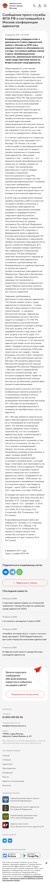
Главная (6, 755)
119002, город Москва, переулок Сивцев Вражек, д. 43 (16, 735)
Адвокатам (7, 764)
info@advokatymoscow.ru (14, 726)
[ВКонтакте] (5, 572)
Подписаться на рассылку (25, 694)
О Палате (6, 760)
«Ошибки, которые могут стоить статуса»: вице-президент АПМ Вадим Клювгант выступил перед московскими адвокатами (24, 636)
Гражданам (7, 772)
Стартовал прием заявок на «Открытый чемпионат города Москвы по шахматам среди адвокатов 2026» (23, 605)
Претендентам (9, 768)
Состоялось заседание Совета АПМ (21, 621)
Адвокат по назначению (13, 781)
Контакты (6, 785)
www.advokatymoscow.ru (18, 743)
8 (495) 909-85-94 (12, 717)
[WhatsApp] (19, 572)
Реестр (5, 777)
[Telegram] (12, 572)
